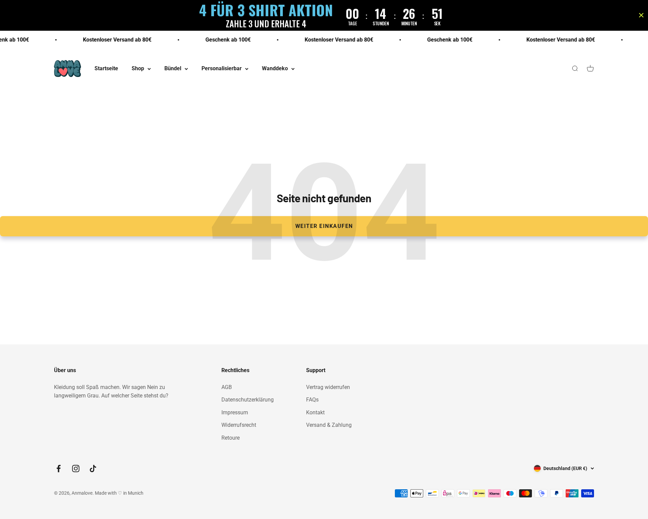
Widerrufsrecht (238, 425)
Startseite (106, 69)
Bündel (172, 69)
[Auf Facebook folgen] (58, 468)
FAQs (312, 399)
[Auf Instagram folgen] (75, 468)
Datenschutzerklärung (247, 399)
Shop (138, 69)
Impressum (234, 412)
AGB (226, 387)
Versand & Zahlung (329, 425)
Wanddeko (275, 69)
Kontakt (315, 412)
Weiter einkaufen (324, 226)
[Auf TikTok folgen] (93, 468)
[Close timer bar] (641, 15)
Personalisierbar (221, 69)
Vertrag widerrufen (328, 387)
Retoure (230, 438)
